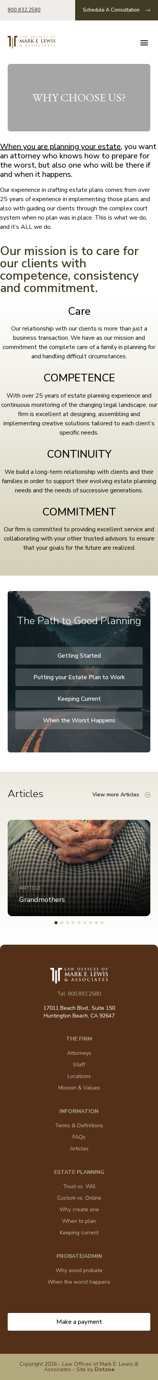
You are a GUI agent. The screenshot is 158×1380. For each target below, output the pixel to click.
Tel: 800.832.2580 (79, 993)
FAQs (79, 1137)
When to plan (79, 1221)
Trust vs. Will (79, 1186)
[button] (144, 42)
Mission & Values (79, 1087)
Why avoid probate (79, 1270)
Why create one (79, 1209)
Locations (79, 1076)
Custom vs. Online (79, 1198)
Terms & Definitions (79, 1125)
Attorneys (79, 1053)
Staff (79, 1064)
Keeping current (79, 1232)
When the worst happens (79, 1282)
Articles (79, 1148)
